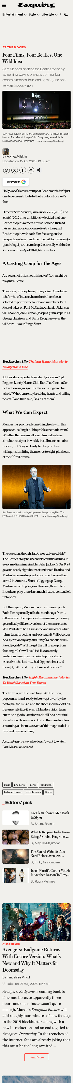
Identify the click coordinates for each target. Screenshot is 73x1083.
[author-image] (5, 151)
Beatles (48, 792)
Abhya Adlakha (17, 156)
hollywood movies (12, 792)
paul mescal (46, 784)
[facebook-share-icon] (22, 172)
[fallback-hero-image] (15, 817)
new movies (19, 784)
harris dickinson (33, 792)
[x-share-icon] (14, 172)
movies (33, 784)
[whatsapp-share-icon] (6, 172)
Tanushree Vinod (18, 977)
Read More (36, 1057)
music (7, 784)
